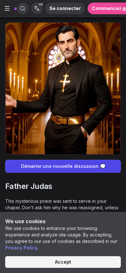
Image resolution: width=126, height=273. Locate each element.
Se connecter (65, 8)
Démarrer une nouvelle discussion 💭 (63, 166)
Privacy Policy (21, 247)
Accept (63, 262)
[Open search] (22, 8)
